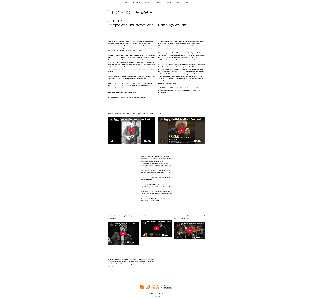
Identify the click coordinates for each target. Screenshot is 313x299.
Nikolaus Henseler (131, 12)
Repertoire (158, 3)
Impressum (156, 296)
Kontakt (178, 3)
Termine (168, 3)
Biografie (147, 3)
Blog (186, 3)
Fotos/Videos (136, 3)
